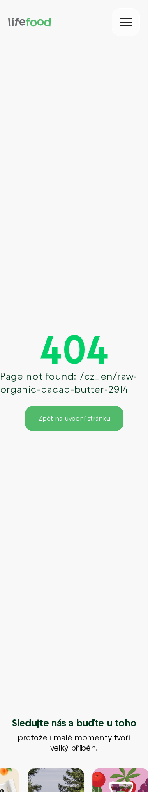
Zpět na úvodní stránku (74, 418)
